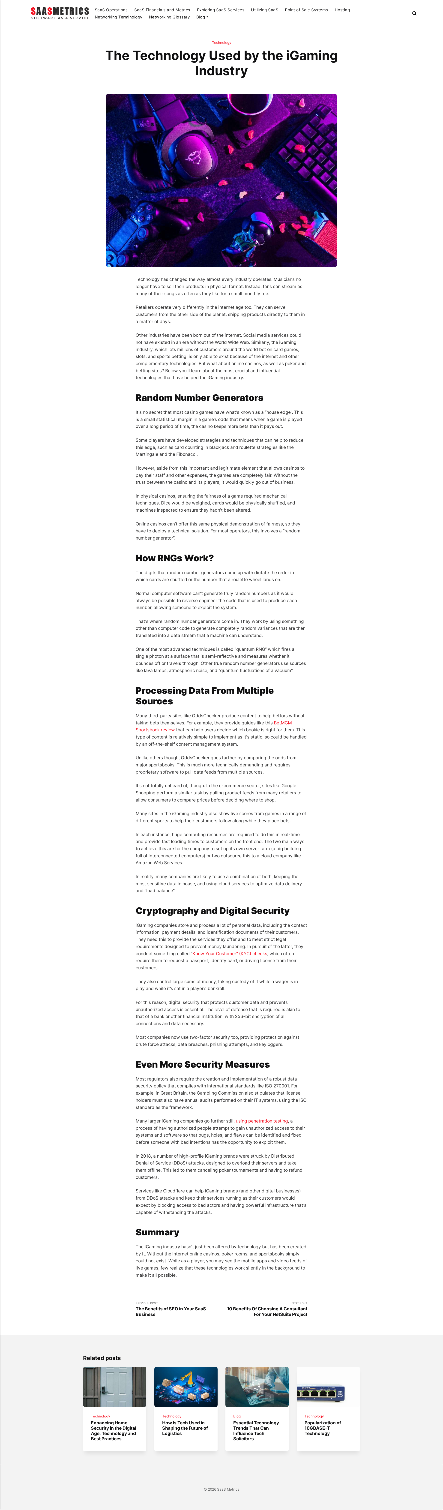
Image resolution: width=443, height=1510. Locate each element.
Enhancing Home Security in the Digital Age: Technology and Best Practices (113, 1430)
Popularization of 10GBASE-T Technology (323, 1428)
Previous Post (171, 1309)
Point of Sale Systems (306, 9)
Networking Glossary (169, 17)
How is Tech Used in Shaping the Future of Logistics (185, 1428)
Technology (221, 42)
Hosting (342, 9)
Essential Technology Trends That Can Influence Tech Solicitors (256, 1430)
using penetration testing (262, 1121)
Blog (200, 17)
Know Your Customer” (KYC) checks (229, 953)
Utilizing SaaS (264, 9)
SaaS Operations (111, 9)
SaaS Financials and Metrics (162, 9)
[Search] (414, 13)
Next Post (267, 1309)
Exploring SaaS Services (221, 9)
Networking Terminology (118, 17)
